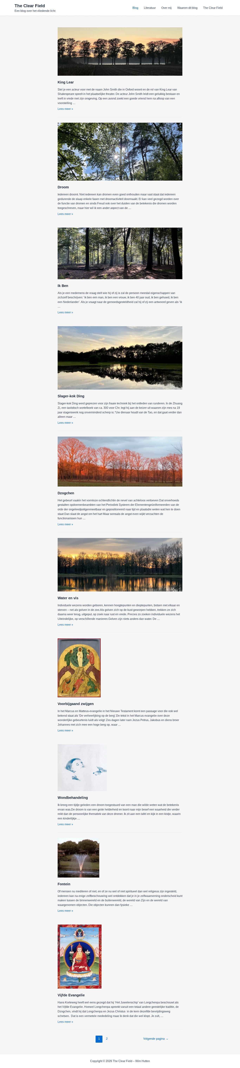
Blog (135, 7)
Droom (63, 187)
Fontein (64, 884)
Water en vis (68, 598)
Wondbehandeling (73, 798)
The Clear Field (30, 5)
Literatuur (150, 7)
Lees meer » (65, 108)
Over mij (166, 7)
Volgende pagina (155, 1038)
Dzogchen (66, 493)
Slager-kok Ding (71, 396)
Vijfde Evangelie (71, 995)
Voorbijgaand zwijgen (76, 704)
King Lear (66, 82)
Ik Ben (63, 286)
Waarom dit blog (187, 7)
